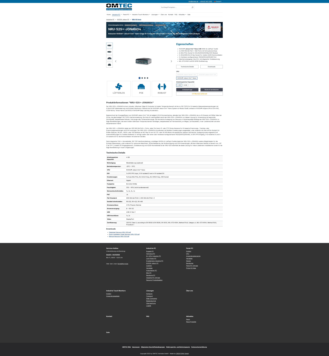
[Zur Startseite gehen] (119, 7)
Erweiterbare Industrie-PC (154, 261)
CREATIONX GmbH (182, 353)
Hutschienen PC (151, 270)
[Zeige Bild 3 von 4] (145, 78)
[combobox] (175, 7)
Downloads (211, 67)
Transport (149, 296)
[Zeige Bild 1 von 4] (139, 78)
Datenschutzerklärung (199, 347)
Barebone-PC (150, 275)
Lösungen (150, 291)
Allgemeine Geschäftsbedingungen (153, 347)
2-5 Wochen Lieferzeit (199, 94)
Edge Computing (151, 298)
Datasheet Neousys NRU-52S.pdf (120, 232)
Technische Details (187, 67)
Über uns (189, 291)
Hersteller (149, 268)
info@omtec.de (193, 1)
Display (188, 261)
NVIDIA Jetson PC (152, 263)
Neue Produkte (191, 322)
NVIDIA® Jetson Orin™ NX (208, 75)
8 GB (185, 85)
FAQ (147, 316)
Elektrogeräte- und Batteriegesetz (178, 347)
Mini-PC (148, 273)
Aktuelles (189, 316)
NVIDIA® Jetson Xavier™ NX (187, 75)
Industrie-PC (151, 248)
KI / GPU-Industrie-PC (153, 256)
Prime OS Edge (191, 268)
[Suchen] (192, 7)
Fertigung (149, 294)
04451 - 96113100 (113, 255)
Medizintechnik (151, 301)
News (188, 319)
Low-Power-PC (151, 258)
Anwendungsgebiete (112, 296)
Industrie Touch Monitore (116, 291)
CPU (187, 254)
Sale (108, 332)
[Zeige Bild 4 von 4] (147, 78)
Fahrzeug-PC (150, 254)
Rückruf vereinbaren (212, 90)
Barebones (189, 263)
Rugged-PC (150, 251)
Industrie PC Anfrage (153, 278)
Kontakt (109, 316)
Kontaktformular (123, 264)
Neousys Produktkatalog (154, 280)
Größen (188, 251)
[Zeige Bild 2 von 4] (142, 78)
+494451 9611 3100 (206, 1)
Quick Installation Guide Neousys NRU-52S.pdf (124, 234)
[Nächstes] (171, 61)
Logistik (148, 306)
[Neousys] (213, 27)
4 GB (179, 85)
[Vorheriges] (115, 61)
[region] (140, 61)
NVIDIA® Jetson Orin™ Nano (186, 78)
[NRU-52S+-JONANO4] (143, 61)
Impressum (136, 347)
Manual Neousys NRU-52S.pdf (119, 236)
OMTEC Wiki (126, 347)
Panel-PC (189, 248)
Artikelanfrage (187, 90)
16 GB (192, 85)
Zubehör (149, 266)
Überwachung (151, 303)
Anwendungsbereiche (193, 256)
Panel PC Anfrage (192, 266)
